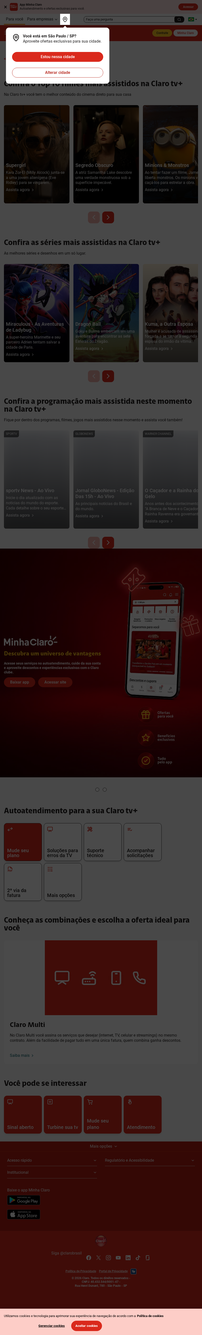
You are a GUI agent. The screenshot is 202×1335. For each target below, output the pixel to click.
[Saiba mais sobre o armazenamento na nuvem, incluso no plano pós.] (101, 571)
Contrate (162, 33)
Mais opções (101, 1146)
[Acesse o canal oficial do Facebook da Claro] (89, 1258)
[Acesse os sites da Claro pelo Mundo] (192, 19)
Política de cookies (150, 1316)
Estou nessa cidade (58, 56)
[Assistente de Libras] (133, 1271)
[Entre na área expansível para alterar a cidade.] (65, 19)
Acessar (188, 7)
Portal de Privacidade (113, 1271)
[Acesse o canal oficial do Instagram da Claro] (108, 1258)
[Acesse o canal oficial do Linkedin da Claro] (128, 1258)
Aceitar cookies (86, 1326)
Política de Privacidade (81, 1271)
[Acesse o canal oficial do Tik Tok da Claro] (138, 1258)
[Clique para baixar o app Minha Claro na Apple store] (23, 1215)
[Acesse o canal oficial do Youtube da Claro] (118, 1258)
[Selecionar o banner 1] (97, 790)
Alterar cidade (57, 72)
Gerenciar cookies (51, 1326)
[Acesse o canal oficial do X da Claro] (98, 1258)
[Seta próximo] (108, 217)
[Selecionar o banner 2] (105, 790)
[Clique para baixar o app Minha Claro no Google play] (23, 1200)
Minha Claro (185, 33)
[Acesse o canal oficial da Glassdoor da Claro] (148, 1258)
